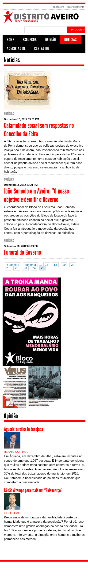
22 (16, 268)
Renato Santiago (16, 451)
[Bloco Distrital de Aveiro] (44, 22)
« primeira (12, 264)
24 (34, 268)
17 (46, 264)
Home (10, 39)
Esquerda (30, 39)
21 (8, 268)
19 (64, 264)
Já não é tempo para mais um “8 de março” (33, 490)
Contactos (42, 48)
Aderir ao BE (16, 48)
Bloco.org (58, 6)
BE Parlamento (75, 6)
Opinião (50, 39)
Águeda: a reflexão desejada (23, 429)
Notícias (70, 39)
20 (72, 264)
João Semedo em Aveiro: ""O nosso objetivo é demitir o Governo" (36, 195)
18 (55, 264)
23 (25, 268)
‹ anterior (30, 264)
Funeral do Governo (22, 252)
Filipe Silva (11, 513)
